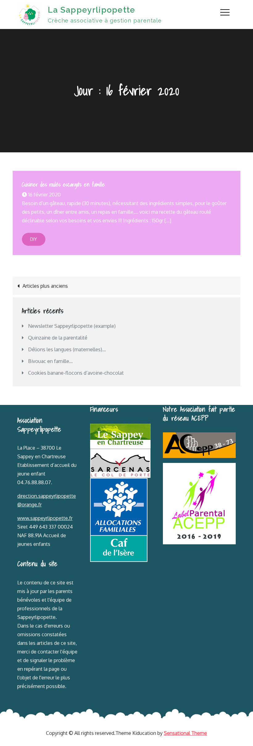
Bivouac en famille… (50, 361)
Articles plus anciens (45, 286)
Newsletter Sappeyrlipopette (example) (72, 326)
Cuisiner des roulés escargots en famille (63, 184)
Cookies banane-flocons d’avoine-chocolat (76, 373)
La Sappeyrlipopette (91, 9)
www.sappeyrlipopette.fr (45, 518)
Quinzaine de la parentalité (57, 338)
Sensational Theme (185, 733)
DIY (33, 239)
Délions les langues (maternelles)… (67, 349)
